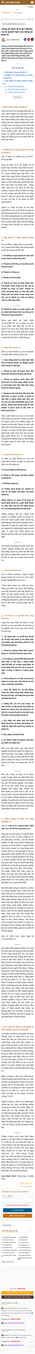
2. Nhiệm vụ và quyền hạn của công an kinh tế (18, 76)
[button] (32, 39)
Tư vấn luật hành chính (8, 1252)
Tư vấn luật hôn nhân (24, 1247)
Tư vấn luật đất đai (7, 1247)
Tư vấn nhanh (18, 1210)
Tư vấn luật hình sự (23, 1242)
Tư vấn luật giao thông (24, 1250)
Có (4, 1196)
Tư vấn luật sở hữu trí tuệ (9, 1242)
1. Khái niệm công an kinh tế (14, 72)
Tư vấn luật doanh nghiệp (9, 1237)
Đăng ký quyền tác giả (8, 1261)
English (31, 7)
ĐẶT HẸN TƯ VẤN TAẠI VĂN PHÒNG (18, 1297)
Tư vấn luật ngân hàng (24, 1255)
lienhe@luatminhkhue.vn (16, 1323)
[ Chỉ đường (20, 1337)
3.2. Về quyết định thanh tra (16, 89)
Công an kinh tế (7, 1225)
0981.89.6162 (15, 1341)
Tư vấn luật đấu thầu (23, 1252)
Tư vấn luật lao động (7, 1240)
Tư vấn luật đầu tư (23, 1237)
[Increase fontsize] (32, 19)
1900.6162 (21, 1289)
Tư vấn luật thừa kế (23, 1245)
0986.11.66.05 (15, 1319)
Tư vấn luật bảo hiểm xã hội (9, 1250)
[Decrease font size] (29, 19)
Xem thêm (17, 97)
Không (10, 1196)
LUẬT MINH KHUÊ (14, 2)
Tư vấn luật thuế (22, 1240)
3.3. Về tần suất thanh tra (15, 92)
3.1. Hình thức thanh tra (14, 86)
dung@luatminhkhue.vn (16, 1345)
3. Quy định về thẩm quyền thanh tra (18, 82)
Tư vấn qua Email (18, 1215)
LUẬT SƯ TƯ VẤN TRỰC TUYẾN (17, 1293)
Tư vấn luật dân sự (7, 1245)
